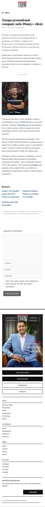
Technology (6, 416)
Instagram (5, 464)
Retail (4, 410)
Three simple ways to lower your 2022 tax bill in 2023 (23, 211)
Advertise (22, 385)
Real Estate (6, 408)
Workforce (5, 434)
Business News (7, 405)
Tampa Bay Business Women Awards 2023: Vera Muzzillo (30, 194)
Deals (4, 428)
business (36, 165)
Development (6, 431)
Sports (4, 419)
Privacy (4, 451)
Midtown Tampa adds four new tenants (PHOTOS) (21, 213)
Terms (4, 454)
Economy (5, 436)
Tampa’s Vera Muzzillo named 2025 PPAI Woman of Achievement (10, 194)
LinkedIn (5, 472)
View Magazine (22, 372)
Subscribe (33, 492)
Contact (22, 392)
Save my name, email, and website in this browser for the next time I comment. (22, 284)
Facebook (5, 467)
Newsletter (22, 379)
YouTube (5, 469)
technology (21, 125)
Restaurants (6, 413)
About (4, 446)
